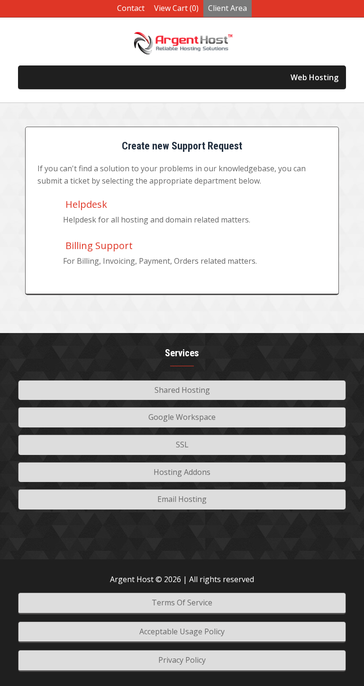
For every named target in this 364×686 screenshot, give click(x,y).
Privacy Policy (182, 660)
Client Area (227, 8)
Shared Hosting (182, 390)
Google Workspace (182, 417)
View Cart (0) (176, 8)
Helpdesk (85, 204)
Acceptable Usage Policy (182, 631)
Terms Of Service (182, 602)
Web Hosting (314, 77)
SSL (182, 444)
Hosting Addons (182, 472)
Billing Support (98, 245)
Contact (131, 8)
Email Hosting (182, 499)
